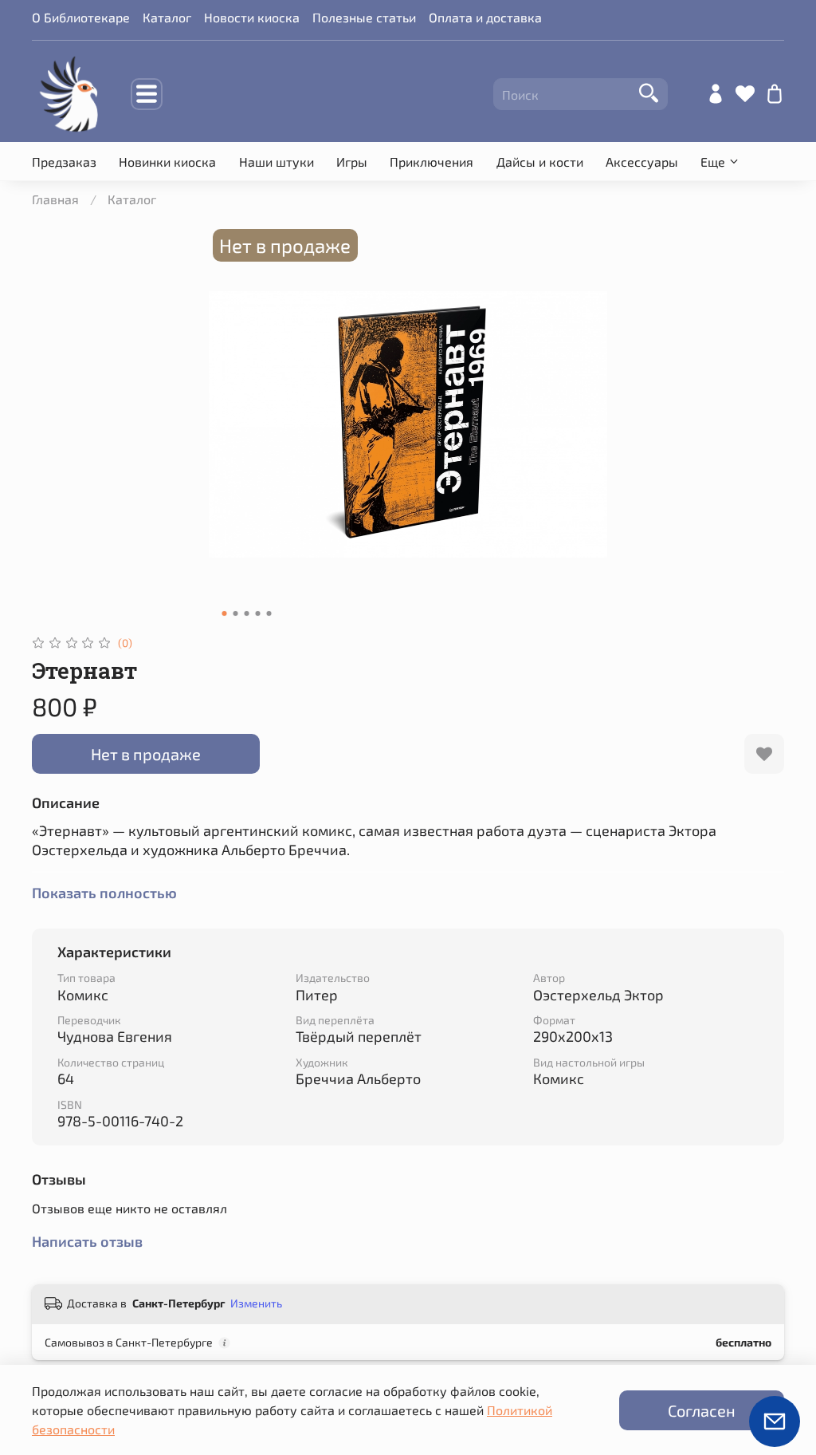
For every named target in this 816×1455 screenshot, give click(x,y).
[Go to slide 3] (247, 613)
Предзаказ (64, 161)
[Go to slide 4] (258, 613)
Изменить (256, 1303)
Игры (351, 161)
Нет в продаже (146, 753)
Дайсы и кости (539, 161)
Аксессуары (642, 161)
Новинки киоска (167, 161)
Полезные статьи (364, 17)
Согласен (702, 1410)
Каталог (167, 17)
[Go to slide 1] (224, 613)
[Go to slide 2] (235, 613)
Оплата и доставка (485, 17)
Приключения (431, 161)
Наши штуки (276, 161)
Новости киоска (252, 17)
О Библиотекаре (81, 17)
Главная (55, 199)
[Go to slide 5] (269, 613)
